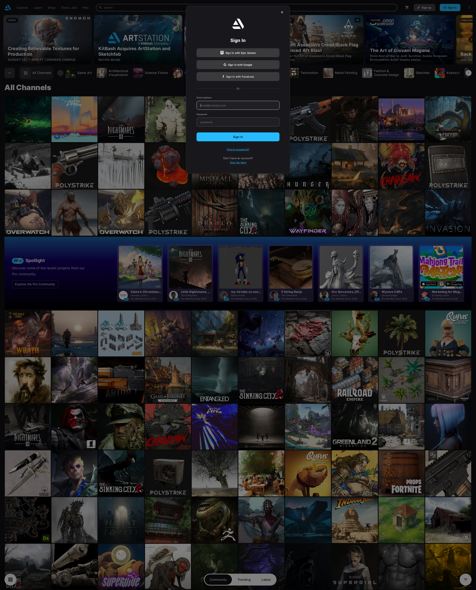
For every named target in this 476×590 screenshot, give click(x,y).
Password (202, 114)
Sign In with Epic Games (240, 52)
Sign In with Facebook (240, 76)
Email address (204, 97)
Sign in (238, 137)
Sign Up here (238, 162)
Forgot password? (238, 149)
